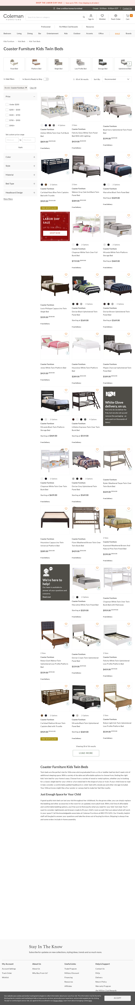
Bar (39, 34)
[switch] (46, 79)
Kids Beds (21, 41)
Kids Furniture (9, 41)
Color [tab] (8, 157)
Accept (117, 998)
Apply (20, 147)
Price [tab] (8, 96)
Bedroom (7, 34)
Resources (90, 27)
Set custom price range (15, 134)
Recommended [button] (110, 79)
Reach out (47, 597)
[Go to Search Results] (84, 17)
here (90, 1001)
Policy (101, 982)
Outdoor (76, 34)
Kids (66, 34)
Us (36, 969)
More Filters (8, 199)
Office (100, 34)
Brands (128, 34)
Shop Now (55, 233)
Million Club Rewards (68, 27)
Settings (9, 969)
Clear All (33, 88)
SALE (117, 34)
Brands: (7, 88)
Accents (89, 34)
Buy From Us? (40, 973)
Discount (71, 973)
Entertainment (52, 34)
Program (70, 969)
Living (19, 34)
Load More (86, 753)
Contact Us (127, 8)
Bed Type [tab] (10, 183)
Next (129, 63)
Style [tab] (8, 165)
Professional (45, 27)
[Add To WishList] (66, 96)
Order (7, 973)
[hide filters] (10, 79)
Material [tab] (9, 174)
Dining (30, 34)
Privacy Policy (58, 1001)
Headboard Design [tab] (14, 192)
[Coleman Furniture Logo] (13, 19)
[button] (91, 17)
